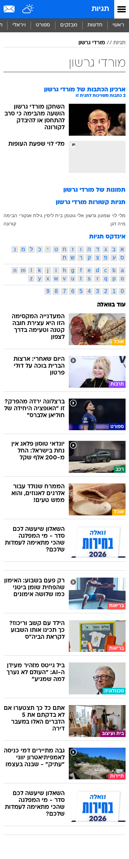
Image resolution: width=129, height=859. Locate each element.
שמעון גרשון (98, 215)
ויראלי (19, 25)
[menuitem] (94, 25)
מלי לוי (119, 215)
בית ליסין (53, 215)
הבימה (10, 215)
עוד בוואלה (111, 305)
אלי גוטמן (74, 215)
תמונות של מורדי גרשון (94, 190)
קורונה (9, 223)
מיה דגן (118, 223)
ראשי (118, 25)
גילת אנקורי (30, 215)
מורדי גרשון (91, 43)
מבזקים (68, 25)
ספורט (43, 25)
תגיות (100, 9)
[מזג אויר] (28, 9)
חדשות (95, 25)
